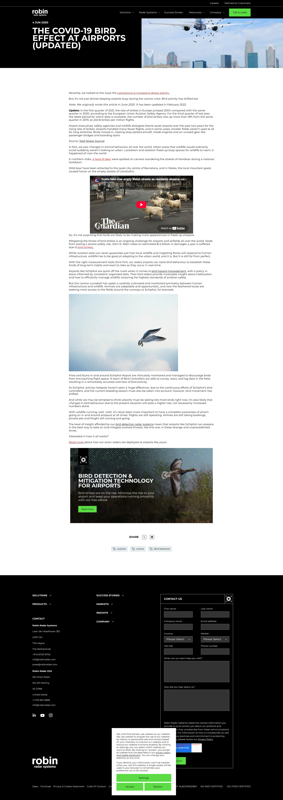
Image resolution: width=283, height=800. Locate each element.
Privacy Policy (205, 739)
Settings (144, 777)
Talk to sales (240, 12)
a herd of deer (101, 159)
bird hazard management (169, 271)
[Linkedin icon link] (34, 715)
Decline (157, 786)
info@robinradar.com (44, 659)
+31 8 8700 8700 (41, 654)
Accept (130, 786)
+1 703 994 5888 (41, 700)
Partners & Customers (238, 3)
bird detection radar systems (135, 424)
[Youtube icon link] (42, 715)
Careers (214, 3)
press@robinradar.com (44, 664)
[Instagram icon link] (50, 715)
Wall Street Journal (92, 141)
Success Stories (173, 12)
